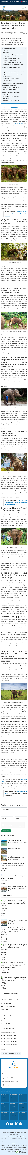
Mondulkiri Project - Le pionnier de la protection (13, 55)
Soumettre (6, 831)
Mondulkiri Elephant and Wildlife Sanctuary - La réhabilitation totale (13, 63)
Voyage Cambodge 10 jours (9, 1041)
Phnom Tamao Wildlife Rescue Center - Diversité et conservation (13, 72)
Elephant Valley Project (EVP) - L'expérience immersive (11, 59)
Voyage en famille (6, 1018)
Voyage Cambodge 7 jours (8, 1038)
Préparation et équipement (10, 89)
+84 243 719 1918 (9, 1074)
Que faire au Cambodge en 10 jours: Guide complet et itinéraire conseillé (16, 502)
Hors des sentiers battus (8, 1006)
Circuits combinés (6, 1023)
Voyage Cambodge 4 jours (8, 1035)
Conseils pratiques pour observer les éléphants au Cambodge (12, 84)
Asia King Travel (17, 124)
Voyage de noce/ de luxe (8, 1015)
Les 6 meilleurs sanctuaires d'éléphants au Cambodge (14, 51)
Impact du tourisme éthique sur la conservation (11, 93)
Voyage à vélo (5, 1021)
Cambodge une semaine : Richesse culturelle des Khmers (16, 214)
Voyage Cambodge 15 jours (9, 1044)
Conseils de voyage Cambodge (11, 1053)
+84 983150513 (9, 1078)
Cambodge (14, 107)
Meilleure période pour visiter (11, 87)
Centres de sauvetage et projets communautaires (11, 68)
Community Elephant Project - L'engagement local (11, 79)
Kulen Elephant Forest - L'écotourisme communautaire (13, 75)
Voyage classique (6, 1003)
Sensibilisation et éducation (11, 100)
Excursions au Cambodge (8, 1033)
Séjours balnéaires (6, 1012)
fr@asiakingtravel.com (11, 1081)
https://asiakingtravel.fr (11, 1085)
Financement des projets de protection (11, 97)
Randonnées (4, 1009)
